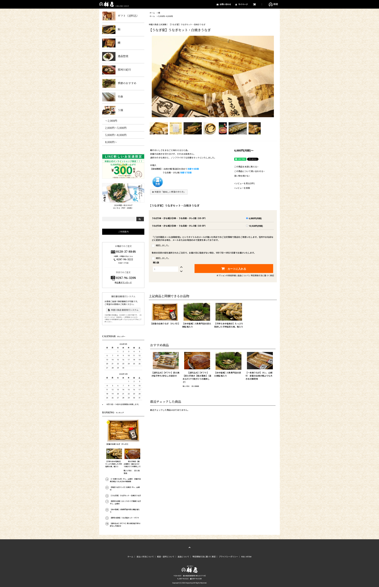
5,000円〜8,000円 (165, 16)
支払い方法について (145, 557)
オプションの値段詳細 (226, 275)
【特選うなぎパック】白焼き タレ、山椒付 (125, 488)
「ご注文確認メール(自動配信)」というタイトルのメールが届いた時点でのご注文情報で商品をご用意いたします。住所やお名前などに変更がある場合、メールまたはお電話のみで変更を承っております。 (212, 238)
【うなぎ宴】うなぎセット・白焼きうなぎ (125, 496)
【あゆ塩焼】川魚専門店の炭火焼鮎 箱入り (196, 325)
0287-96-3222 (125, 259)
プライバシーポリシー (228, 557)
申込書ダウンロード (123, 282)
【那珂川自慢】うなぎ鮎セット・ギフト (124, 518)
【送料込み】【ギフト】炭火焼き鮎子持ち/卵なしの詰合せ (165, 374)
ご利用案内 (123, 231)
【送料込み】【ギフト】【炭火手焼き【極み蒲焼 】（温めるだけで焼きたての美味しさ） (197, 377)
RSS (243, 557)
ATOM (248, 557)
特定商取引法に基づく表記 (262, 275)
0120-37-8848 (126, 251)
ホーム (152, 13)
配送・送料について (165, 557)
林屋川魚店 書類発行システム (124, 310)
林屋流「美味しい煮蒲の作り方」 (170, 192)
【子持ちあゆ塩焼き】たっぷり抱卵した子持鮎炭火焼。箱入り (228, 325)
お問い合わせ (225, 4)
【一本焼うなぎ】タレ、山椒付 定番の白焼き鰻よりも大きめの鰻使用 (258, 376)
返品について (243, 275)
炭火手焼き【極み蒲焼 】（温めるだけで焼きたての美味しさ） (132, 464)
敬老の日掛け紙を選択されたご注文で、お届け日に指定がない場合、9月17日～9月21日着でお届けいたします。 (204, 253)
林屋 (275, 4)
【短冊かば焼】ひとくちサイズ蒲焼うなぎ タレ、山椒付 (125, 502)
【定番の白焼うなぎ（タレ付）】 (165, 323)
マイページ (243, 4)
